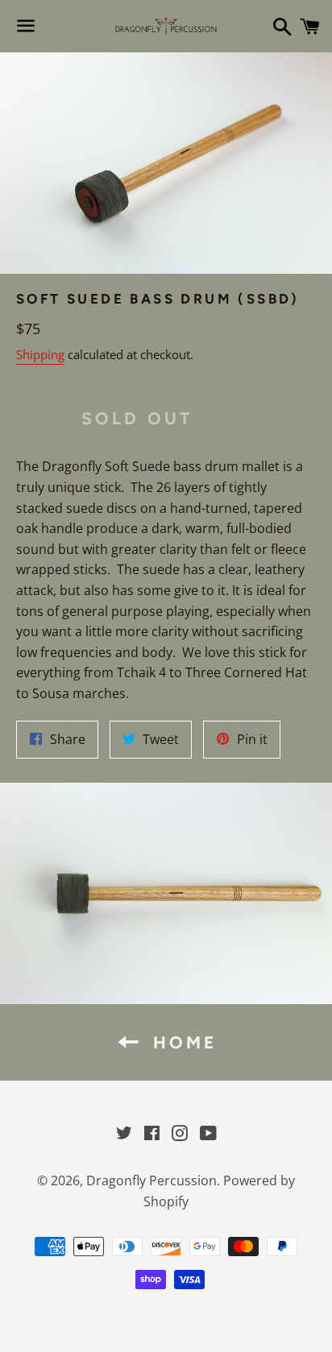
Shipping (40, 354)
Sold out (137, 418)
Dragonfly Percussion (151, 1180)
